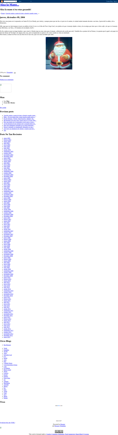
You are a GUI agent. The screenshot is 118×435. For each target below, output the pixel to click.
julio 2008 (7, 247)
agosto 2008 (7, 249)
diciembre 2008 (8, 256)
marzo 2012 (7, 320)
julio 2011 (6, 307)
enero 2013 (7, 337)
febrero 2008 (7, 239)
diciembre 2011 (8, 315)
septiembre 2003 (8, 151)
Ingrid (5, 358)
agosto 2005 (7, 189)
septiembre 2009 (8, 271)
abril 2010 (7, 282)
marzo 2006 (7, 201)
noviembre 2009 (8, 274)
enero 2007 (7, 218)
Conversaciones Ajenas (10, 365)
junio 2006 (7, 206)
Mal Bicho (7, 383)
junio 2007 (7, 226)
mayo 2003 (7, 145)
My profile (3, 107)
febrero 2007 (7, 219)
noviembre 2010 (8, 294)
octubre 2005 (7, 193)
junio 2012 (7, 325)
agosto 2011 (7, 309)
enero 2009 (7, 257)
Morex (6, 386)
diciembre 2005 (8, 196)
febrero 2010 (7, 279)
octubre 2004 (7, 173)
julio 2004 (7, 168)
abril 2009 (7, 262)
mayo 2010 (7, 284)
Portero (6, 376)
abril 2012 (7, 322)
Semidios (6, 350)
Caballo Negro (8, 363)
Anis (5, 360)
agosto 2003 (7, 150)
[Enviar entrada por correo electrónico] (14, 72)
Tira (5, 130)
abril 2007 (7, 223)
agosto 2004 (7, 169)
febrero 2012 (7, 319)
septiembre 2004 (8, 171)
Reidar (6, 398)
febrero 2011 (7, 299)
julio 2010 (7, 287)
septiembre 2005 (8, 191)
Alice (5, 353)
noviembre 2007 (8, 234)
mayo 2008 (7, 244)
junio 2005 (7, 186)
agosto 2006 (7, 209)
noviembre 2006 (8, 214)
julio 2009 (7, 267)
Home (3, 13)
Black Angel (7, 370)
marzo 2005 (7, 181)
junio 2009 (7, 266)
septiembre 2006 (8, 211)
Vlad (5, 393)
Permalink (10, 72)
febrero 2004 (7, 160)
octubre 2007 (7, 232)
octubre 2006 (7, 213)
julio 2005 (7, 188)
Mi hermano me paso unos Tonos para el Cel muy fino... (20, 120)
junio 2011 (7, 305)
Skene (5, 371)
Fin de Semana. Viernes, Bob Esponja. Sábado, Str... (19, 119)
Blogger (62, 424)
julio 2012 (7, 327)
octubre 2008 (7, 252)
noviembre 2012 (8, 334)
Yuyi (5, 394)
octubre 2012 (7, 332)
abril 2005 (7, 183)
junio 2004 (7, 166)
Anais (5, 391)
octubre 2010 (7, 292)
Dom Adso (7, 378)
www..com (58, 405)
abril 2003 (7, 143)
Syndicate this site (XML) (7, 422)
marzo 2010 (7, 281)
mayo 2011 (7, 304)
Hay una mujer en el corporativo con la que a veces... (19, 122)
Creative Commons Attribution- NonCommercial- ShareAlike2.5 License (67, 434)
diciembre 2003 (8, 156)
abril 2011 (6, 302)
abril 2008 (7, 242)
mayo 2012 (7, 324)
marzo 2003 (7, 141)
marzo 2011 (7, 300)
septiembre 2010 (8, 291)
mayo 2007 (7, 224)
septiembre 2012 (8, 330)
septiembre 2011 (8, 310)
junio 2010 (7, 286)
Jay (5, 380)
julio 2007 (7, 228)
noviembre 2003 (8, 155)
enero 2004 (7, 158)
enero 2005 (7, 178)
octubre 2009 (7, 272)
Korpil (5, 375)
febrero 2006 (7, 199)
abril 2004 (7, 163)
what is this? (59, 420)
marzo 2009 (7, 261)
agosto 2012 (7, 329)
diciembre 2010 (8, 295)
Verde (5, 348)
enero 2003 (7, 138)
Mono (5, 396)
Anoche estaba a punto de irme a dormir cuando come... (22, 13)
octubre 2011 (7, 312)
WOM (5, 351)
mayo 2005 (7, 184)
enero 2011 (7, 297)
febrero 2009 (7, 259)
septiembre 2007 (8, 231)
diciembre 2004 (8, 176)
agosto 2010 (7, 289)
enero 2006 (7, 198)
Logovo (6, 373)
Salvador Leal (8, 355)
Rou (5, 361)
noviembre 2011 (8, 314)
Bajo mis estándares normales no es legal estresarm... (19, 125)
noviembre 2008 (8, 254)
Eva (5, 356)
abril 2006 (7, 203)
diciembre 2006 (8, 216)
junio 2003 (7, 146)
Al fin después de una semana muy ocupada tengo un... (20, 124)
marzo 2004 (7, 161)
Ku (5, 388)
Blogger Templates (60, 426)
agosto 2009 (7, 269)
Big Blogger (7, 345)
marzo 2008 (7, 241)
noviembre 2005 (8, 194)
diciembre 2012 (8, 335)
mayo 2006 (7, 204)
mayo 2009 (7, 264)
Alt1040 (6, 385)
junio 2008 (7, 246)
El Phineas (7, 368)
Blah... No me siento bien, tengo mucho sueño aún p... (19, 117)
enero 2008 (7, 237)
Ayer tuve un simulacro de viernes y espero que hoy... (19, 128)
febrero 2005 (7, 179)
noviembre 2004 (8, 174)
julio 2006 (7, 208)
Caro (5, 366)
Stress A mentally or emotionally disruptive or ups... (19, 127)
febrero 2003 (7, 140)
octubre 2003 (7, 153)
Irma (5, 390)
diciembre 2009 (8, 276)
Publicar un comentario (6, 79)
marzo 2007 (7, 221)
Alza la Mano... (9, 4)
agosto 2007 (7, 229)
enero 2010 (7, 277)
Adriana (6, 381)
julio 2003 (7, 148)
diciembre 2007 (8, 236)
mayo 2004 (7, 165)
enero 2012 (7, 317)
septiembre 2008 (8, 251)
